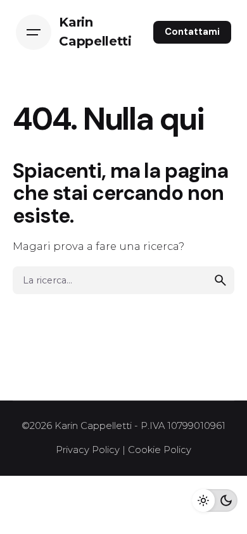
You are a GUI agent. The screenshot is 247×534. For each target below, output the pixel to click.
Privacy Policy (88, 450)
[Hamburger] (33, 32)
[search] (220, 280)
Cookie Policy (159, 450)
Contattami (192, 31)
